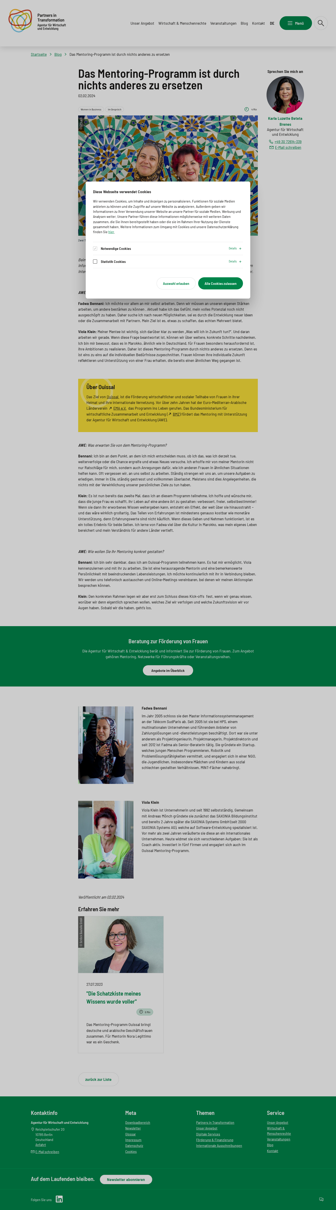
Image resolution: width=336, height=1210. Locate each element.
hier (111, 232)
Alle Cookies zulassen (221, 283)
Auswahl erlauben (176, 283)
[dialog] (168, 240)
